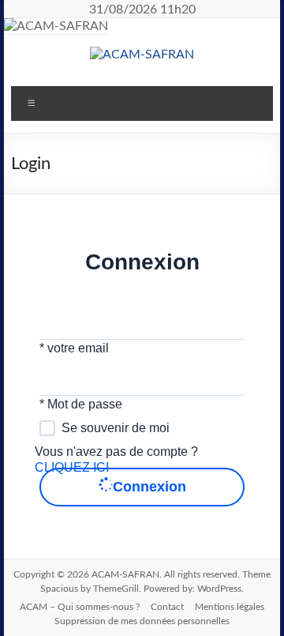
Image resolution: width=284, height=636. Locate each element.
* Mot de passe (80, 404)
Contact (167, 607)
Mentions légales (229, 607)
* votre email (74, 348)
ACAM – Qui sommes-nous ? (80, 607)
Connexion (149, 487)
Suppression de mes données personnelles (142, 621)
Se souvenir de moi (116, 428)
